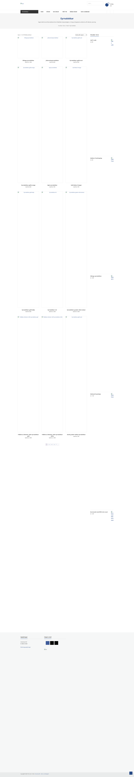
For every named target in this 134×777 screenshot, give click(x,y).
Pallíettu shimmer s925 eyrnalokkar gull (28, 435)
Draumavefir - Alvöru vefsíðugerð (42, 773)
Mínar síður (73, 11)
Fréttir (65, 11)
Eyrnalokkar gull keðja (28, 310)
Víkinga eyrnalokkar (28, 60)
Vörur (48, 11)
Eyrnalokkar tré (52, 310)
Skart (67, 25)
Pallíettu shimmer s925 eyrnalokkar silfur (52, 435)
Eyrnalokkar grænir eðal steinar (76, 310)
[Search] (101, 3)
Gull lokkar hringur (76, 185)
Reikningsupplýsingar (25, 647)
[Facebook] (47, 643)
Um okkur (56, 11)
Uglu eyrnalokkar (52, 185)
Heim (42, 11)
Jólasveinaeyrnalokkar (52, 60)
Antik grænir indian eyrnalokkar (76, 434)
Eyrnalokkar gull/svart (76, 60)
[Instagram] (52, 643)
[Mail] (56, 643)
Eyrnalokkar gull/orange (28, 185)
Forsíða (60, 25)
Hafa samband (85, 11)
